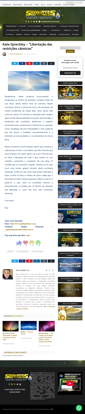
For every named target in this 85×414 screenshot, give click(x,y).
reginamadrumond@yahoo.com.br (19, 229)
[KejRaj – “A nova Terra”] (29, 325)
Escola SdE (22, 26)
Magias (44, 30)
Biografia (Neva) (11, 26)
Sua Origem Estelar (13, 30)
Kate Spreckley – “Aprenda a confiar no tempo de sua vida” (10, 336)
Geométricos (55, 30)
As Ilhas (75, 30)
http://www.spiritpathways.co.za (23, 223)
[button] (79, 408)
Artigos (34, 34)
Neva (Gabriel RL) (16, 54)
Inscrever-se (70, 73)
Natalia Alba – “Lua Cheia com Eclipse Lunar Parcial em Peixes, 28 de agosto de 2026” (46, 337)
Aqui (28, 235)
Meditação (52, 34)
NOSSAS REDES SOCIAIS (50, 21)
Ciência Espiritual (64, 34)
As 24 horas (10, 34)
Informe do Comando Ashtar (69, 26)
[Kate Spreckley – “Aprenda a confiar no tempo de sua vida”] (11, 326)
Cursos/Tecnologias (34, 26)
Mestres (27, 34)
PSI (52, 409)
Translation (75, 34)
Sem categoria (37, 251)
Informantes (43, 34)
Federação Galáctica (49, 26)
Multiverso (67, 30)
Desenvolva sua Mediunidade (30, 30)
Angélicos (19, 34)
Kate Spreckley (22, 251)
